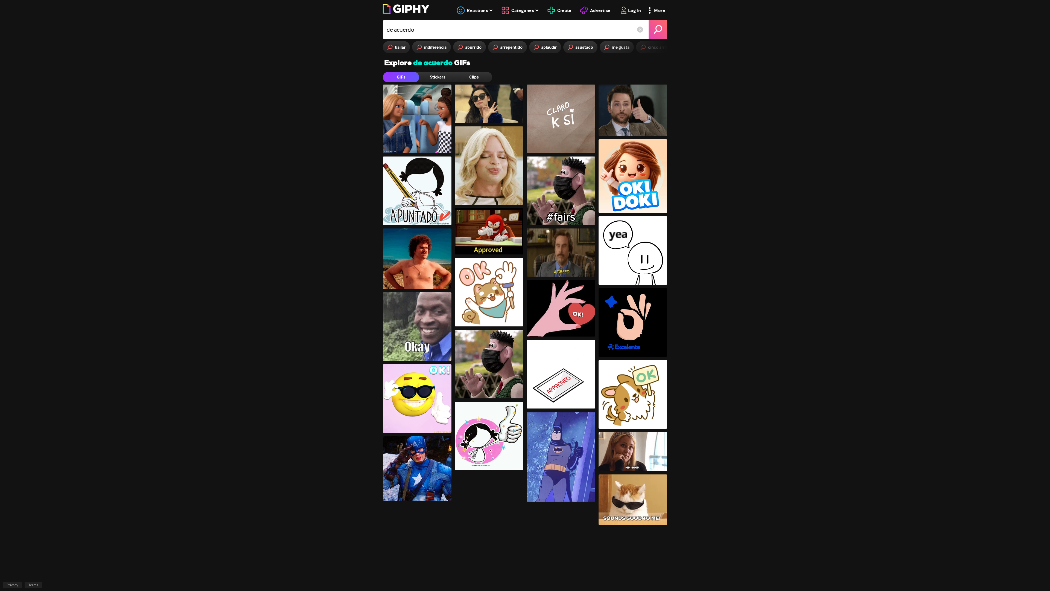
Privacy (12, 585)
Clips (474, 77)
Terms (33, 585)
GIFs (401, 77)
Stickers (437, 77)
